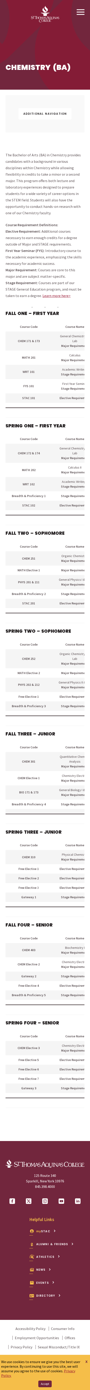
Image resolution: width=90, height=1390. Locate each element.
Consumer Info (63, 1328)
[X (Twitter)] (28, 1201)
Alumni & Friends (52, 1244)
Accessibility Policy (30, 1328)
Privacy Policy (21, 1347)
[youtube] (61, 1201)
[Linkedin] (78, 1201)
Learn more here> (56, 295)
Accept (45, 1384)
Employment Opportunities (37, 1338)
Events (42, 1283)
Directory (45, 1296)
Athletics (45, 1257)
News (41, 1270)
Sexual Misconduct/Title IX (59, 1347)
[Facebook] (12, 1201)
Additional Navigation (45, 114)
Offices (70, 1338)
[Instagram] (45, 1201)
